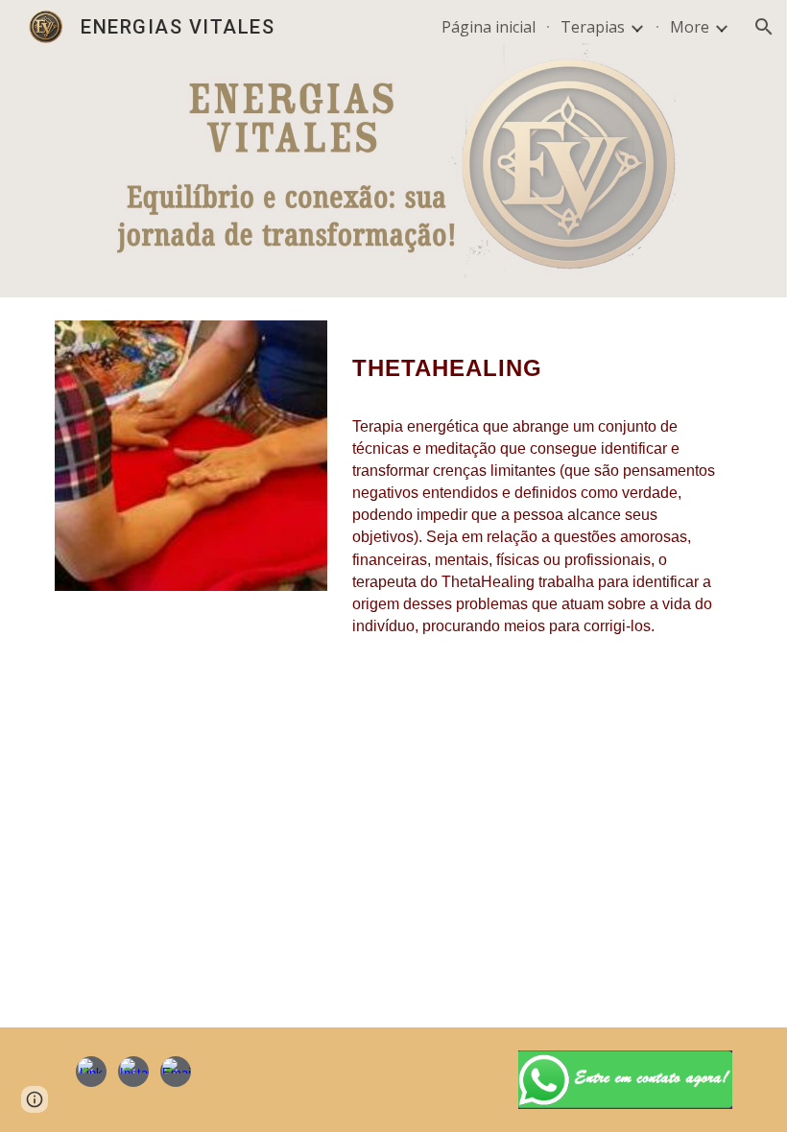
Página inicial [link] (488, 26)
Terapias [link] (592, 26)
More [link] (689, 26)
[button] (764, 27)
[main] (538, 361)
